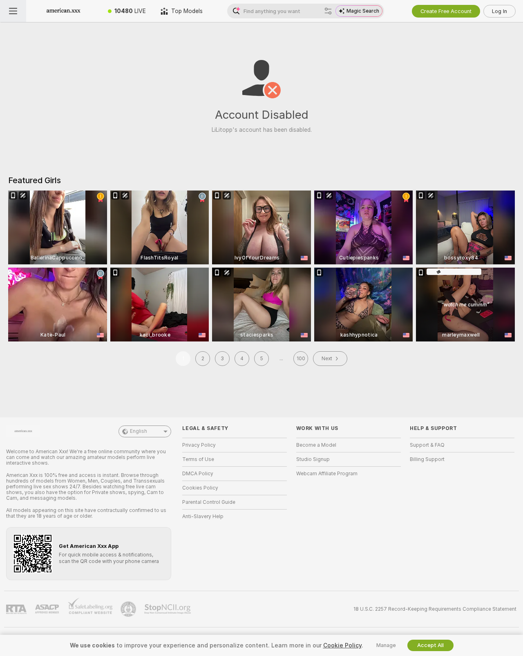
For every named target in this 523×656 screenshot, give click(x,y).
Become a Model (316, 445)
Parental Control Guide (208, 502)
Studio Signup (313, 459)
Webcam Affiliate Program (327, 473)
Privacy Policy (199, 445)
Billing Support (427, 459)
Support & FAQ (427, 445)
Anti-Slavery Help (203, 516)
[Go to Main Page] (63, 11)
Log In (499, 11)
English (138, 431)
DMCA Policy (197, 473)
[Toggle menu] (13, 11)
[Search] (328, 11)
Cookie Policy (342, 645)
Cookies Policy (200, 488)
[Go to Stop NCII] (168, 609)
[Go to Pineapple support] (129, 609)
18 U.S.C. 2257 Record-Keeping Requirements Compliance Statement (434, 609)
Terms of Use (198, 459)
